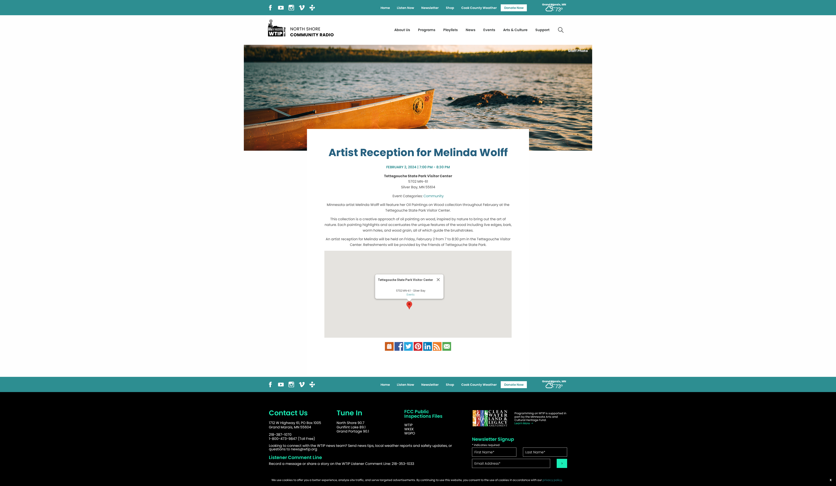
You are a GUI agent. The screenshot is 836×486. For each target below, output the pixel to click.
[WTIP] (302, 27)
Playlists (450, 29)
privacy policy (552, 480)
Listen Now (405, 8)
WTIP (408, 425)
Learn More (522, 423)
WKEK (409, 429)
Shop (450, 8)
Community (433, 196)
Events (489, 29)
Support (542, 29)
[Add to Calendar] (389, 346)
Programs (426, 29)
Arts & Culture (515, 29)
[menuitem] (385, 8)
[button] (409, 305)
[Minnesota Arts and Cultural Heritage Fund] (490, 418)
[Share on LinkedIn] (427, 346)
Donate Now (514, 8)
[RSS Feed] (437, 346)
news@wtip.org (304, 449)
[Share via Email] (446, 346)
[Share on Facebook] (398, 346)
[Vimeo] (302, 7)
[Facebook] (270, 7)
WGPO (409, 433)
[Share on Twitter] (408, 346)
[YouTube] (281, 7)
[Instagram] (291, 7)
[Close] (438, 279)
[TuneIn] (312, 7)
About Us (402, 29)
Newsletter (430, 8)
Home (385, 8)
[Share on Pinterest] (418, 346)
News (470, 29)
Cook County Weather (479, 8)
